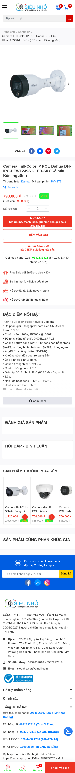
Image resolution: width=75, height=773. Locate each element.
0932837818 (40, 257)
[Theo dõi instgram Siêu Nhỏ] (47, 582)
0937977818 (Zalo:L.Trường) (39, 731)
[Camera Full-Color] (17, 490)
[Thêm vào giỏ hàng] (25, 517)
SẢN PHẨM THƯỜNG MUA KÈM (30, 471)
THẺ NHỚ (22, 24)
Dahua (25, 181)
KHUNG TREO (39, 24)
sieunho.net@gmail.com (32, 668)
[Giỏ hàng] (66, 7)
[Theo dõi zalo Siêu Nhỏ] (37, 582)
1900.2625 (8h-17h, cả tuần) (39, 746)
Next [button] (68, 83)
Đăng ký (66, 573)
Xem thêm (39, 400)
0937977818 (55, 662)
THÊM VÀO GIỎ (37, 235)
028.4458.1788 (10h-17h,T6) (39, 739)
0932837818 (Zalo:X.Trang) (37, 724)
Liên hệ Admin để (37, 248)
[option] (37, 83)
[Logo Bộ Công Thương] (18, 678)
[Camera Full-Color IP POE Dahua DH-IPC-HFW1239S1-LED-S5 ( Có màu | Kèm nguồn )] (37, 83)
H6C (5, 24)
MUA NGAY (37, 221)
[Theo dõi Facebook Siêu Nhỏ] (28, 582)
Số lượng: (10, 208)
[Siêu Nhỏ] (31, 7)
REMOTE (54, 24)
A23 (12, 24)
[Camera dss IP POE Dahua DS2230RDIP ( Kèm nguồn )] (44, 490)
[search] (69, 18)
